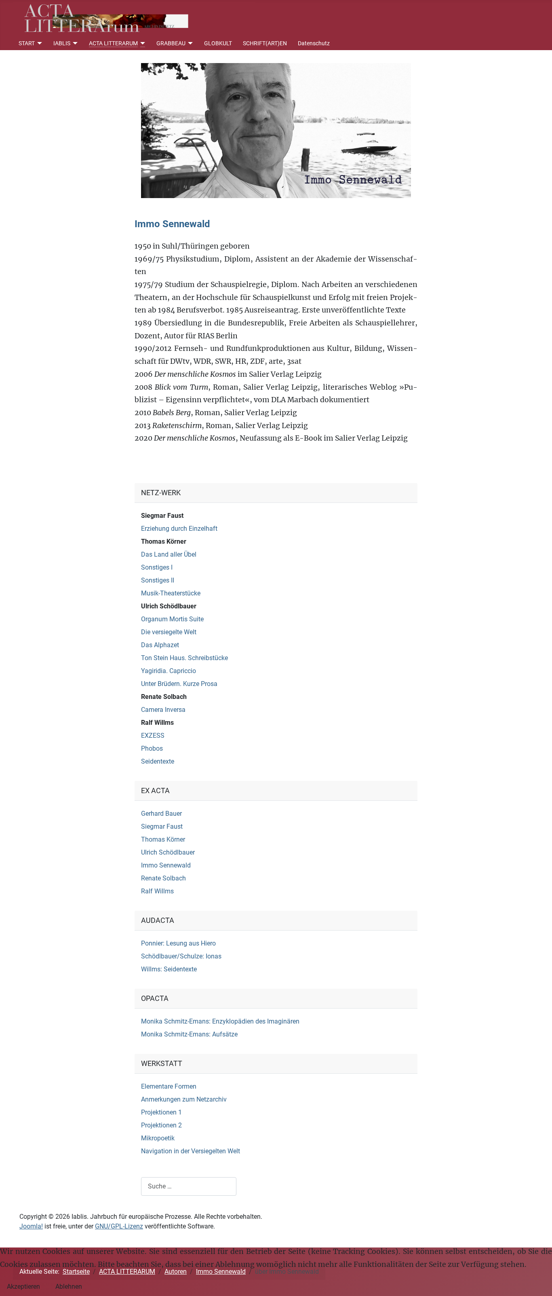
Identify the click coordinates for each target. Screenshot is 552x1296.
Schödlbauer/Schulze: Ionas (181, 956)
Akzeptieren (23, 1286)
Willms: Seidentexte (169, 969)
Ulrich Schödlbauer (168, 606)
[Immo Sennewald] (276, 130)
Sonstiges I (157, 567)
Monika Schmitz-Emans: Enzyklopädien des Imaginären (220, 1021)
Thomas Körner (163, 541)
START (27, 43)
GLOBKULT (218, 43)
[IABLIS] (74, 43)
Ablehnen (68, 1286)
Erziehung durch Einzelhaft (179, 528)
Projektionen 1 (161, 1112)
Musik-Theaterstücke (170, 593)
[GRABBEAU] (189, 43)
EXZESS (152, 735)
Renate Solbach (164, 697)
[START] (38, 43)
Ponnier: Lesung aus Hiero (178, 943)
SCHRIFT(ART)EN (265, 43)
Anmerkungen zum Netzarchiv (184, 1099)
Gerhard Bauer (161, 813)
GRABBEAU (170, 43)
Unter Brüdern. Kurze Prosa (179, 684)
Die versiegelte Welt (168, 632)
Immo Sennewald (166, 865)
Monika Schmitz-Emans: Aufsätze (189, 1034)
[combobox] (188, 1186)
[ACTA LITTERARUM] (141, 43)
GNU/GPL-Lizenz (119, 1226)
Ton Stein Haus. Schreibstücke (184, 658)
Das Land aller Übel (168, 554)
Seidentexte (157, 761)
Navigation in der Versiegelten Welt (190, 1151)
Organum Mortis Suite (172, 619)
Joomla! (31, 1226)
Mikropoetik (158, 1138)
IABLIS (61, 43)
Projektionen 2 (161, 1125)
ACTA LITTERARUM (113, 43)
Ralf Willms (157, 722)
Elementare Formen (168, 1086)
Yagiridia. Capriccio (168, 671)
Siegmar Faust (162, 515)
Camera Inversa (163, 709)
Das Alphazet (160, 645)
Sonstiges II (157, 580)
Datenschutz (314, 43)
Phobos (152, 748)
